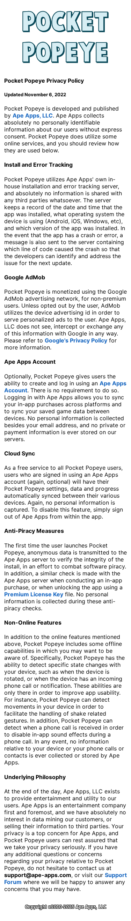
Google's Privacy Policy (76, 340)
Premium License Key (33, 594)
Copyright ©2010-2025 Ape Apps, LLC (65, 907)
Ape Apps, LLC (33, 115)
